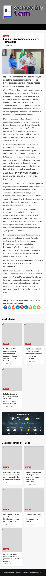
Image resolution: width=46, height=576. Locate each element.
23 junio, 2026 (31, 361)
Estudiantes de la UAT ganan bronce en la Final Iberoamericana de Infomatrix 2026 (11, 399)
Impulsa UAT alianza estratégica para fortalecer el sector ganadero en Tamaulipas (33, 353)
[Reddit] (14, 307)
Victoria (6, 36)
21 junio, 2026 (31, 524)
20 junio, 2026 (8, 563)
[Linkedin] (18, 307)
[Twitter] (9, 307)
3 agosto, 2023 (9, 45)
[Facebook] (5, 307)
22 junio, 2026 (8, 406)
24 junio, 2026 (8, 363)
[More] (39, 307)
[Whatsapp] (34, 307)
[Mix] (30, 307)
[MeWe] (26, 307)
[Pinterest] (22, 307)
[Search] (42, 27)
